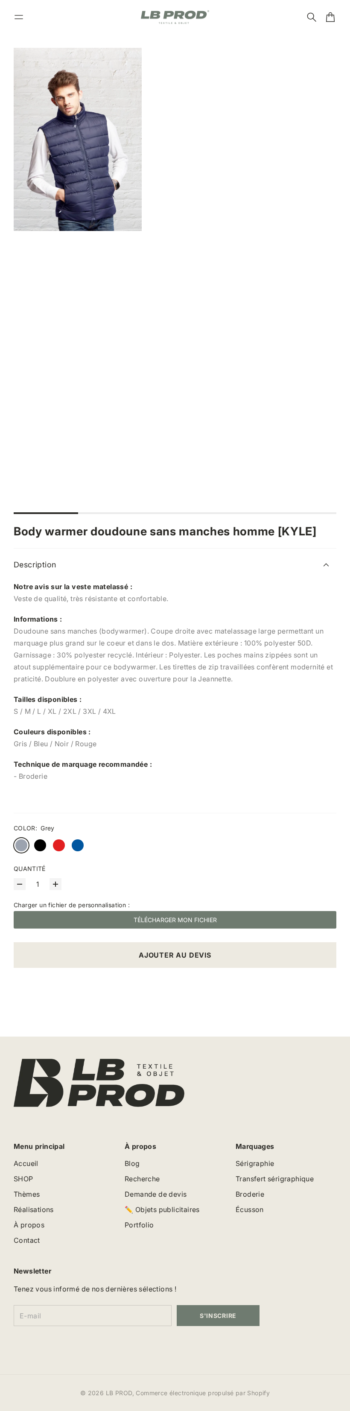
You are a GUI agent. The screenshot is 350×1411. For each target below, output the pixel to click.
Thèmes (27, 1194)
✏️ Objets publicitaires (162, 1209)
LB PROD (119, 1392)
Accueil (26, 1163)
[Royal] (78, 845)
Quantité (30, 868)
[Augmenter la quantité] (55, 884)
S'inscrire (218, 1315)
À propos (29, 1225)
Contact (27, 1240)
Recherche (142, 1178)
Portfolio (139, 1225)
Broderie (250, 1194)
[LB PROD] (175, 17)
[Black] (40, 845)
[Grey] (21, 845)
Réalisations (34, 1209)
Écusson (250, 1209)
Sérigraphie (255, 1163)
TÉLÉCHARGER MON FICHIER (175, 919)
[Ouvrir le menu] (19, 17)
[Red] (59, 845)
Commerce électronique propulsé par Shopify (203, 1392)
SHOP (23, 1178)
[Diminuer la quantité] (20, 884)
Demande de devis (156, 1194)
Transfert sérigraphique (275, 1178)
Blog (132, 1163)
